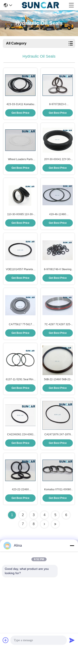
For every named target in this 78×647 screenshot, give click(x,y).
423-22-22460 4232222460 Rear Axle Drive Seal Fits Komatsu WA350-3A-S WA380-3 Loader (20, 489)
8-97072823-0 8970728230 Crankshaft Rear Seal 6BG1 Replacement (57, 104)
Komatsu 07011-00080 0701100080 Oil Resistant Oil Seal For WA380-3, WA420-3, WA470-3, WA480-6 (57, 489)
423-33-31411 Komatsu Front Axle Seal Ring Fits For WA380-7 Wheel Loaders (20, 104)
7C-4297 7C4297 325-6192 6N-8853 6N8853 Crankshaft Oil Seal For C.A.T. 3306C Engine (57, 324)
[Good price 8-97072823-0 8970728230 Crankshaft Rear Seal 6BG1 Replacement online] (57, 85)
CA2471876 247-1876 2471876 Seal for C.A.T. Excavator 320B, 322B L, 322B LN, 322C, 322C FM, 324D (57, 434)
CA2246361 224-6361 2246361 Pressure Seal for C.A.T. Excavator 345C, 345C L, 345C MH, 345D (20, 434)
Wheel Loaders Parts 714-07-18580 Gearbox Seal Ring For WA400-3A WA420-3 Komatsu (20, 159)
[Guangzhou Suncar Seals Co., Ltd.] (40, 5)
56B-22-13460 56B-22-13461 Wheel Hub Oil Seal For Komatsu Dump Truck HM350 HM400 (57, 379)
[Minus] (72, 545)
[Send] (71, 640)
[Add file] (6, 640)
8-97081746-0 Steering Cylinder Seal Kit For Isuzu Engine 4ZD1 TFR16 (58, 269)
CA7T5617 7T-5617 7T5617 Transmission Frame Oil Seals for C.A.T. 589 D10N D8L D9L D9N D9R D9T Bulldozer (20, 324)
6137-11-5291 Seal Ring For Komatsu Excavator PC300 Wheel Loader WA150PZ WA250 (20, 379)
